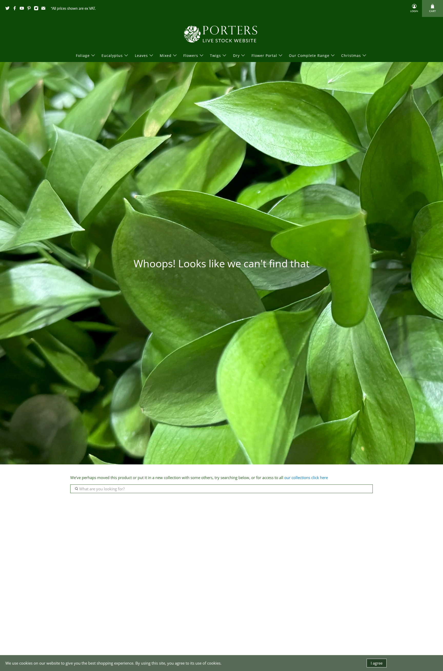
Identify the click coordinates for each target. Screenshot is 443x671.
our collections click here (306, 477)
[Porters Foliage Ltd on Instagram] (37, 9)
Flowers (190, 55)
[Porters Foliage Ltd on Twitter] (8, 9)
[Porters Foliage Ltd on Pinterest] (30, 9)
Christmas (351, 55)
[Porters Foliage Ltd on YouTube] (23, 9)
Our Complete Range (309, 55)
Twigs (215, 55)
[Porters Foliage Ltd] (221, 34)
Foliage (83, 55)
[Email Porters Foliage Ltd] (44, 9)
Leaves (141, 55)
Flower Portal (264, 55)
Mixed (166, 55)
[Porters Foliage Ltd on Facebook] (15, 9)
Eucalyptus (112, 55)
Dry (236, 55)
